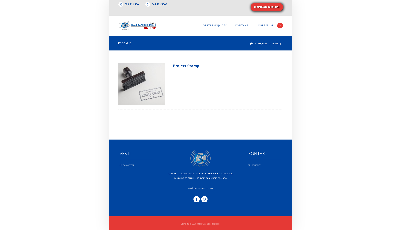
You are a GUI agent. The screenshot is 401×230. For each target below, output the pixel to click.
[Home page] (251, 43)
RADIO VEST (128, 165)
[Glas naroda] (137, 25)
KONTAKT (256, 165)
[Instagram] (204, 199)
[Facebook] (196, 199)
